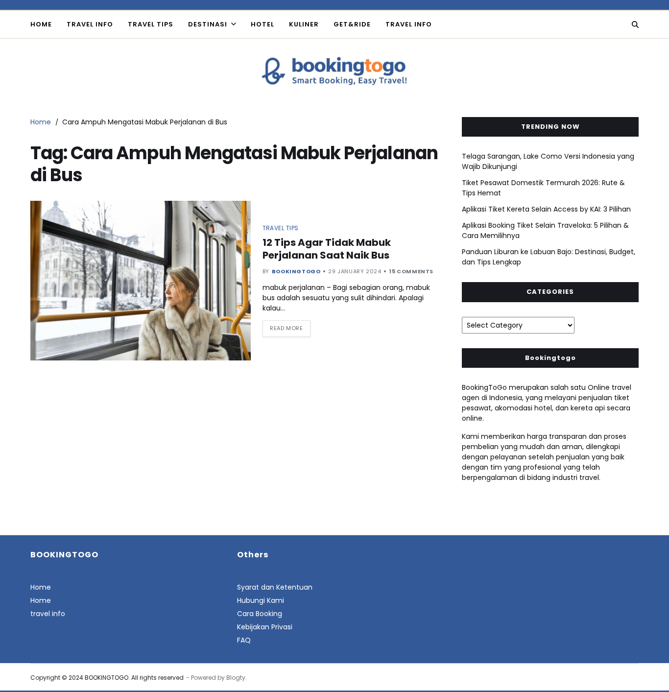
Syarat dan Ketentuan (274, 587)
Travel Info (90, 24)
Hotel (262, 24)
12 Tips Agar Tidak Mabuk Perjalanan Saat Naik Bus (327, 249)
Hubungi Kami (260, 600)
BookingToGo (296, 271)
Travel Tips (150, 24)
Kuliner (304, 24)
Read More (286, 328)
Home (41, 24)
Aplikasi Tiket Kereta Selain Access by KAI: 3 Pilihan (546, 209)
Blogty (235, 677)
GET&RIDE (352, 24)
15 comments (411, 271)
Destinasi (207, 24)
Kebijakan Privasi (264, 627)
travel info (408, 24)
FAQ (244, 640)
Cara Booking (259, 614)
